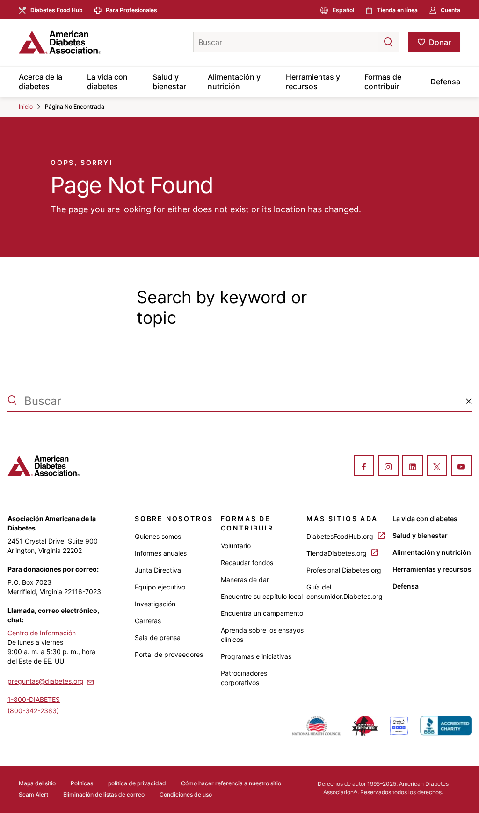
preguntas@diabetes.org (45, 681)
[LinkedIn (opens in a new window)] (412, 466)
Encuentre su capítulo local (262, 596)
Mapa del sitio (37, 783)
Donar (440, 42)
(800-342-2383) (33, 711)
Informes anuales (161, 553)
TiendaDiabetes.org (337, 553)
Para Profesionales (131, 10)
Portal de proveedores (169, 654)
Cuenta (450, 10)
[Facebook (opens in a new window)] (364, 466)
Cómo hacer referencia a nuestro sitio (231, 783)
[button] (369, 42)
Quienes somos (158, 536)
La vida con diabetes (107, 81)
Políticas (82, 783)
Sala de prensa (158, 637)
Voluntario (236, 546)
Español (343, 10)
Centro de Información (41, 633)
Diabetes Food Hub (56, 10)
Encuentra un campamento (262, 613)
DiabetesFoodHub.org (340, 536)
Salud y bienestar (169, 81)
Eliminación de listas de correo (104, 794)
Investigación (155, 604)
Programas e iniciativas (256, 656)
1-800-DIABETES (33, 699)
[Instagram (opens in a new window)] (388, 466)
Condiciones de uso (186, 794)
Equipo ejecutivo (160, 587)
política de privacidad (137, 783)
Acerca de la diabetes (40, 81)
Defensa (445, 81)
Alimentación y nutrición (234, 81)
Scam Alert (33, 794)
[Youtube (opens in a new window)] (461, 466)
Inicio (26, 106)
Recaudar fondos (247, 563)
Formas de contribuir (382, 81)
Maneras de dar (245, 579)
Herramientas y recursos (313, 81)
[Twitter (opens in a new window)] (437, 466)
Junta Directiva (158, 570)
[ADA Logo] (92, 42)
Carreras (148, 621)
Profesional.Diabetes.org (343, 570)
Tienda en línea (397, 10)
